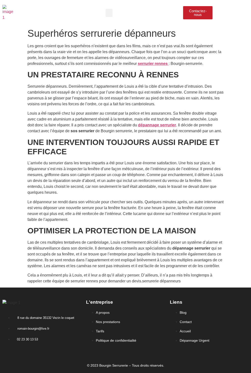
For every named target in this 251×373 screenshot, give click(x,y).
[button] (109, 13)
